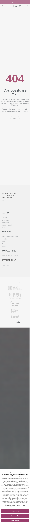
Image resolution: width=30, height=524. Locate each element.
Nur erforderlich (15, 515)
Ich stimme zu (15, 511)
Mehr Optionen (15, 520)
